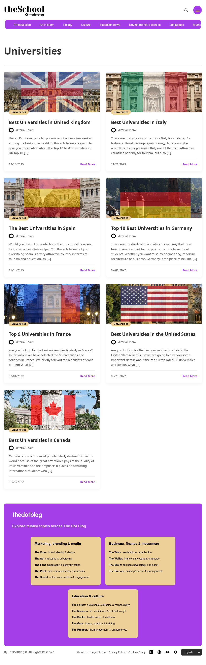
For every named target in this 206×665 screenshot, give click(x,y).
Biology (67, 24)
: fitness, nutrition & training (93, 623)
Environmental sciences (145, 24)
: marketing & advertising (53, 558)
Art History (47, 24)
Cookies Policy (136, 652)
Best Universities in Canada (40, 440)
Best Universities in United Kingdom (50, 122)
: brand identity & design (55, 552)
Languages (177, 24)
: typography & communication (57, 565)
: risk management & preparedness (99, 629)
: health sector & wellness (93, 617)
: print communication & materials (60, 571)
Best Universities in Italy (139, 122)
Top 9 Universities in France (40, 334)
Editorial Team (24, 130)
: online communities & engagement (62, 577)
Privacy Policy (117, 652)
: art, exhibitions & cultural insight (99, 611)
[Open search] (186, 10)
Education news (109, 24)
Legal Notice (98, 652)
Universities (18, 112)
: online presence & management (135, 571)
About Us (82, 652)
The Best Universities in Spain (42, 228)
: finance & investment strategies (134, 558)
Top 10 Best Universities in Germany (151, 228)
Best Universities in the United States (153, 334)
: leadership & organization (130, 552)
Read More (87, 164)
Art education (22, 24)
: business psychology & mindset (133, 565)
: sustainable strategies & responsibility (101, 605)
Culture (86, 24)
